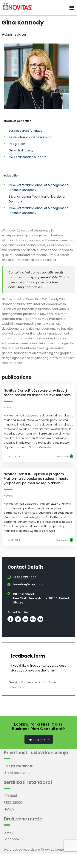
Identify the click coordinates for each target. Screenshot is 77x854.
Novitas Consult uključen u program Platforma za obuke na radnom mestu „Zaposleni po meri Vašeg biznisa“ (36, 478)
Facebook (11, 839)
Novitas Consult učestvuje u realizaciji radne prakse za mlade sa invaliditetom (37, 392)
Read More (62, 456)
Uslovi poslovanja (18, 773)
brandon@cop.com (28, 584)
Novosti (8, 407)
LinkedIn (10, 832)
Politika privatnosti (18, 766)
